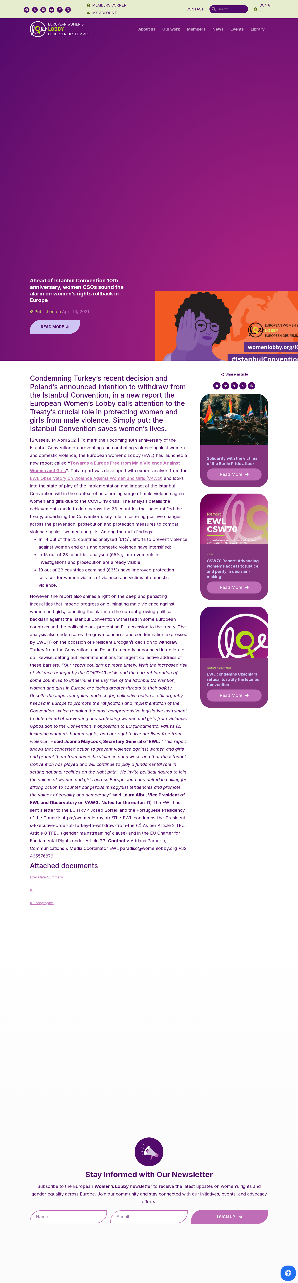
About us (146, 29)
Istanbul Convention (219, 667)
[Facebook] (26, 10)
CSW (210, 554)
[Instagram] (60, 10)
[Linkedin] (68, 10)
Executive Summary (46, 877)
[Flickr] (43, 10)
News (217, 29)
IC (31, 890)
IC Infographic (42, 903)
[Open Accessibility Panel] (288, 1273)
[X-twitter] (35, 10)
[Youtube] (51, 10)
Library (258, 29)
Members (196, 29)
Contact (195, 9)
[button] (217, 385)
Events (237, 29)
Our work (171, 29)
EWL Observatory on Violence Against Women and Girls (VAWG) (96, 478)
